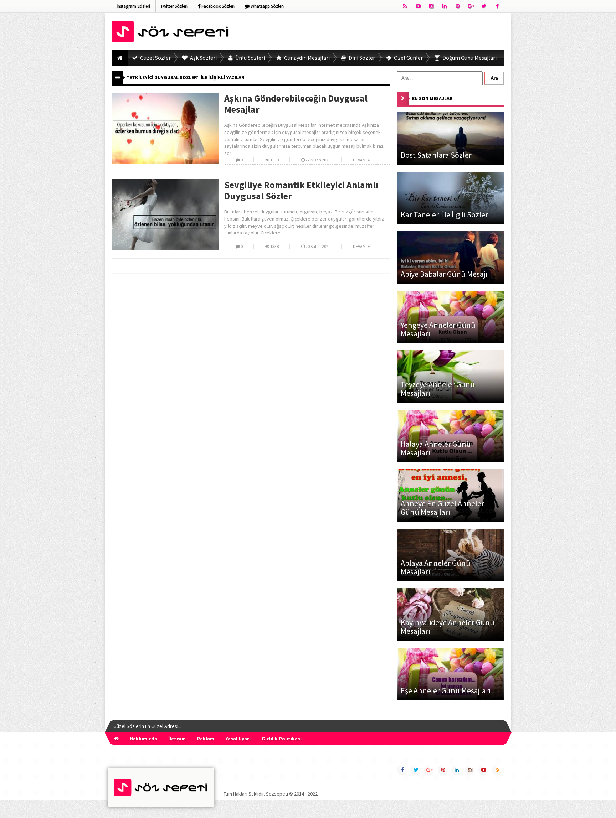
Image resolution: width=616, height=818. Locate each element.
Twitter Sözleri (174, 6)
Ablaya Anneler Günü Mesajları (436, 567)
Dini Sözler (361, 57)
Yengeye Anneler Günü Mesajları (438, 329)
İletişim (177, 738)
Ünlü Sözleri (249, 57)
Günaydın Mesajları (306, 57)
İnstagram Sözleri (133, 6)
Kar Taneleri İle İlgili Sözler (444, 214)
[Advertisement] (374, 33)
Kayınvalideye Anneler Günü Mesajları (447, 626)
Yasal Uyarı (238, 738)
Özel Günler (408, 57)
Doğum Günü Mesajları (469, 57)
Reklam (205, 738)
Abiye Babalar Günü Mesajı (444, 274)
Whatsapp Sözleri (267, 6)
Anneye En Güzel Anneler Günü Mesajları (442, 507)
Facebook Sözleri (217, 6)
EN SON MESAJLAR (432, 98)
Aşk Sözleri (203, 57)
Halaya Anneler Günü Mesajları (436, 448)
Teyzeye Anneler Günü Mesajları (438, 388)
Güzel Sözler (155, 57)
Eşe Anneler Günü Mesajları (446, 690)
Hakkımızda (143, 738)
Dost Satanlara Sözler (436, 155)
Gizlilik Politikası (282, 738)
